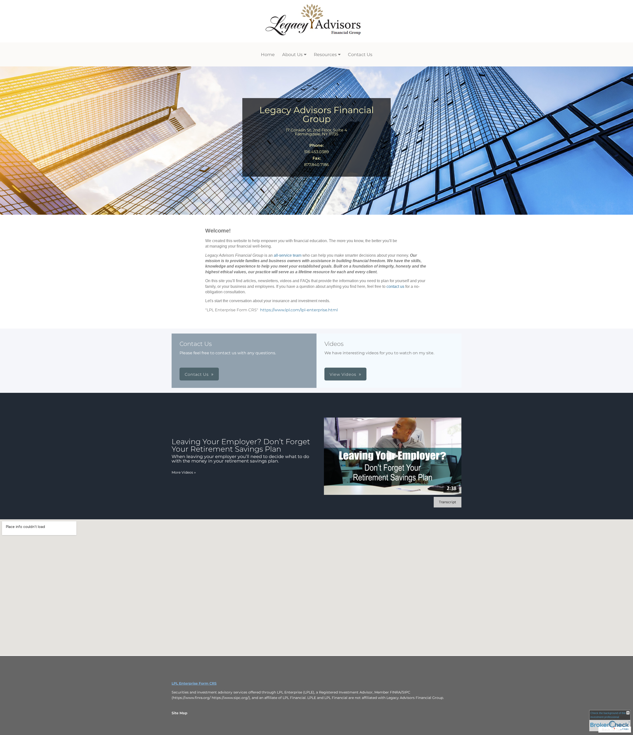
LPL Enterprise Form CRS (194, 683)
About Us (292, 54)
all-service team (287, 255)
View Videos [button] (343, 374)
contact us (395, 286)
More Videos (184, 472)
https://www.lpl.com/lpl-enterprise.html (299, 310)
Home (268, 54)
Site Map (179, 713)
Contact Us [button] (197, 374)
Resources (325, 54)
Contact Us (360, 54)
